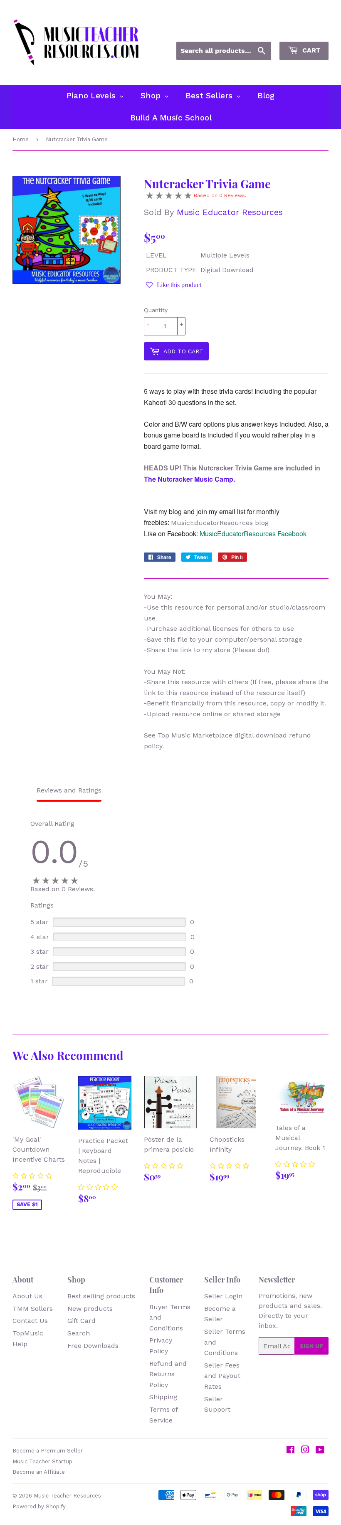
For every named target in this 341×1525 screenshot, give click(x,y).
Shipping (163, 1397)
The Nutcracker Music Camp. (189, 479)
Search (78, 1333)
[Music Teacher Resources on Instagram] (305, 1451)
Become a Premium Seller (47, 1451)
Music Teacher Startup (42, 1461)
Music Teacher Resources (67, 1495)
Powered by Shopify (39, 1506)
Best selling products (101, 1296)
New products (90, 1308)
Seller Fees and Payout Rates (222, 1375)
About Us (27, 1296)
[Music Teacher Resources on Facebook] (290, 1451)
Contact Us (30, 1321)
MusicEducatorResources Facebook (253, 533)
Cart (310, 50)
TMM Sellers (32, 1308)
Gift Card (81, 1321)
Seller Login (223, 1296)
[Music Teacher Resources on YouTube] (320, 1451)
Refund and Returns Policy (168, 1374)
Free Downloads (93, 1346)
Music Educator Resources (230, 212)
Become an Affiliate (38, 1472)
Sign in (253, 30)
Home (20, 139)
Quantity (156, 310)
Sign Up (311, 1345)
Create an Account (303, 30)
